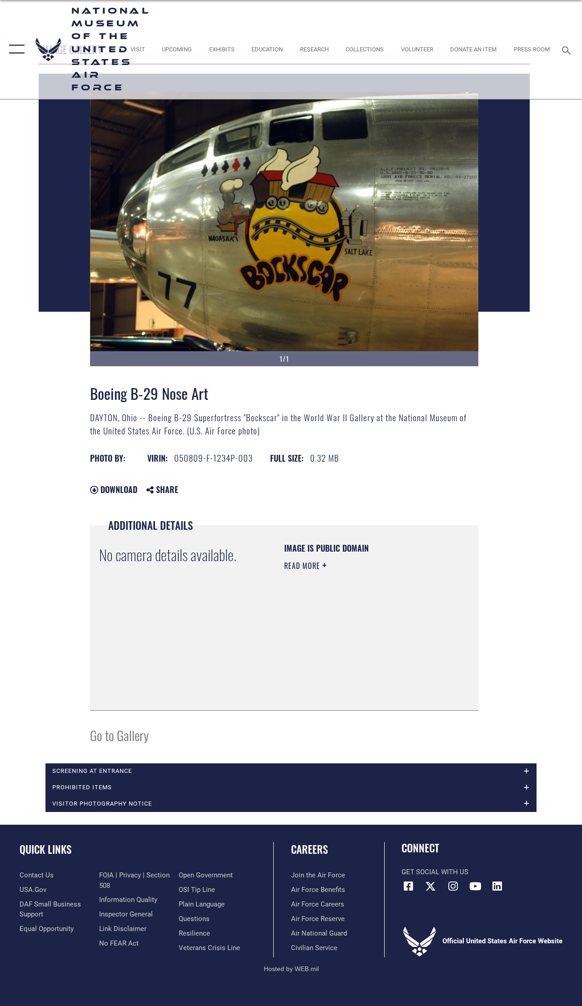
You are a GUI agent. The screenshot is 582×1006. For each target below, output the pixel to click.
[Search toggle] (568, 49)
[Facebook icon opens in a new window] (408, 886)
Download (117, 489)
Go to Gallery (119, 735)
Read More (303, 565)
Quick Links (45, 849)
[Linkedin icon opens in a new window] (497, 886)
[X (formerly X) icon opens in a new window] (430, 886)
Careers (309, 849)
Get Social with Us (434, 872)
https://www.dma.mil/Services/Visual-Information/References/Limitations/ (339, 655)
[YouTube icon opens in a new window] (475, 886)
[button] (15, 49)
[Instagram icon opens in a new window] (453, 886)
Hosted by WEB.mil (291, 968)
